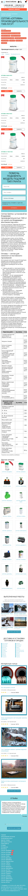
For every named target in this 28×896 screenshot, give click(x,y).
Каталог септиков (12, 14)
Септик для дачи (4, 40)
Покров (18, 655)
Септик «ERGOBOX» (6, 859)
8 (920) (18, 887)
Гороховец (5, 651)
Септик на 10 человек (15, 35)
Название (7, 54)
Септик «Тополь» (6, 875)
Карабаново (19, 644)
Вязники (18, 643)
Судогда (18, 656)
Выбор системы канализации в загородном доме (13, 781)
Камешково (5, 644)
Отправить (14, 208)
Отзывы (3, 845)
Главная (3, 14)
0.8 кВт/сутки (12, 40)
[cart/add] (7, 91)
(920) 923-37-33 (19, 5)
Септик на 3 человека (6, 30)
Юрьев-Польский (20, 650)
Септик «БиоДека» (6, 850)
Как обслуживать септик (8, 687)
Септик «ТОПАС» (6, 865)
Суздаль (4, 650)
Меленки (4, 647)
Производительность (15, 54)
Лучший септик (19, 40)
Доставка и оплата (6, 842)
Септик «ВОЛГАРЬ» (6, 877)
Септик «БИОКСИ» (6, 866)
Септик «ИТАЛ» (5, 882)
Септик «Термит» (6, 873)
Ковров (18, 652)
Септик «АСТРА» (5, 870)
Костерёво (19, 646)
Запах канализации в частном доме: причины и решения (14, 718)
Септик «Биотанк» (6, 858)
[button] (5, 824)
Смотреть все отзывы (14, 828)
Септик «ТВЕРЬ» (5, 863)
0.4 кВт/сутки (4, 43)
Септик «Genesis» (6, 854)
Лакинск (18, 654)
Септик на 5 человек (5, 35)
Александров (5, 643)
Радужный (5, 648)
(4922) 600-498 (8, 5)
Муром (18, 647)
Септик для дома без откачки (7, 38)
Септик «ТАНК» (5, 856)
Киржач (4, 652)
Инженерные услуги (6, 838)
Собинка (18, 648)
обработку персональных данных (16, 204)
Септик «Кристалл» (6, 880)
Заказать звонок (14, 9)
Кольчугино (5, 646)
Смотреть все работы (14, 631)
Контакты (4, 849)
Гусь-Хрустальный (20, 651)
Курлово (4, 654)
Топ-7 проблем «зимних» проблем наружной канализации (13, 750)
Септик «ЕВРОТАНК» (7, 879)
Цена (3, 54)
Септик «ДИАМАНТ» (7, 872)
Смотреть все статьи (14, 790)
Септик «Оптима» (6, 852)
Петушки (4, 655)
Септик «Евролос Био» (7, 861)
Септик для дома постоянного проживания (10, 33)
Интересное (4, 847)
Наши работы (5, 843)
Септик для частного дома (20, 38)
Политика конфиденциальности (12, 890)
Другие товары (5, 840)
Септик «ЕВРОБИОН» (7, 868)
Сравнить (19, 91)
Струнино (4, 656)
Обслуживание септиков (8, 836)
